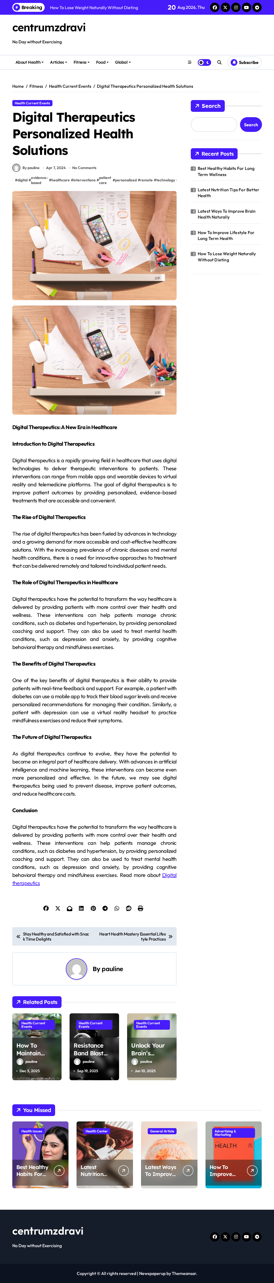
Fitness (80, 62)
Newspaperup (152, 1273)
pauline (112, 969)
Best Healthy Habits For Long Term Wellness (226, 171)
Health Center (97, 1131)
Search (211, 105)
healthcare (60, 180)
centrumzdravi (49, 27)
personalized (126, 180)
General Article (162, 1131)
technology (165, 180)
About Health (28, 62)
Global (121, 62)
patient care (105, 180)
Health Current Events (32, 103)
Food (100, 62)
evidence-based (39, 180)
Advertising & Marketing (225, 1133)
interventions (84, 180)
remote (146, 180)
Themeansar (184, 1273)
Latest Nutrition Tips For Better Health (228, 192)
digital (22, 180)
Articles (57, 62)
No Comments (84, 167)
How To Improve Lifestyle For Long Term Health (226, 235)
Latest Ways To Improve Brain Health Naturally (227, 214)
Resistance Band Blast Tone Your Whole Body (90, 1057)
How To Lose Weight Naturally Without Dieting (227, 256)
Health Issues (31, 1131)
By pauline (31, 167)
